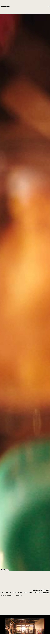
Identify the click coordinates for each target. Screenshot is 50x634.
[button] (48, 7)
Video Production (19, 595)
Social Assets (9, 595)
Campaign (2, 595)
